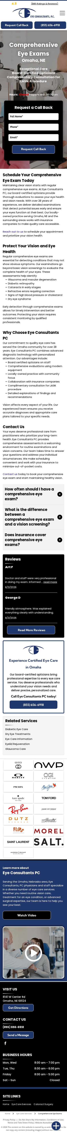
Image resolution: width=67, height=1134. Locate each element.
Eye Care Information (18, 739)
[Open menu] (62, 13)
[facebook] (5, 1044)
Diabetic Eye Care (16, 729)
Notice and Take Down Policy (21, 1122)
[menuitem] (7, 1104)
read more (50, 582)
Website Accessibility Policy (47, 1122)
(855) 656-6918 (13, 1027)
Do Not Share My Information (32, 1119)
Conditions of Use (55, 1119)
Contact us (10, 474)
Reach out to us (13, 231)
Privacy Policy (9, 1119)
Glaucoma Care (15, 749)
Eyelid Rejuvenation (17, 744)
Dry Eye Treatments (17, 734)
